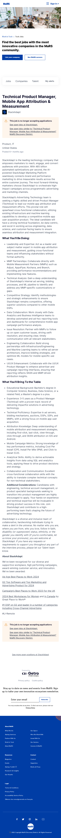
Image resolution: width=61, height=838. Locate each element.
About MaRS (9, 746)
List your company (12, 57)
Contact (33, 759)
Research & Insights (12, 771)
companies (21, 81)
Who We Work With (36, 734)
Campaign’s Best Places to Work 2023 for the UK (28, 590)
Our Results (9, 774)
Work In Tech (7, 37)
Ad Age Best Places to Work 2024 (20, 576)
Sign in (53, 3)
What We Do (9, 730)
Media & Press (35, 767)
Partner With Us (10, 738)
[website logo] (6, 3)
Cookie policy (37, 680)
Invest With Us (35, 738)
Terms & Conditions (11, 788)
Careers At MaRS (36, 746)
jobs (8, 81)
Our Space (33, 730)
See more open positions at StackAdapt (30, 654)
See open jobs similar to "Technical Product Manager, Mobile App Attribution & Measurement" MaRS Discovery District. (33, 131)
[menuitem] (17, 731)
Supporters (34, 763)
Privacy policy (24, 680)
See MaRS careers (35, 57)
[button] (43, 3)
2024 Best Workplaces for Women (20, 596)
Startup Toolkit (10, 767)
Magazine (8, 759)
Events (7, 763)
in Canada (49, 596)
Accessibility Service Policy (14, 795)
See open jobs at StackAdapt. (24, 124)
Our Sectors (34, 742)
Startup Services (10, 734)
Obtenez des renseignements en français (19, 799)
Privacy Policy (30, 707)
